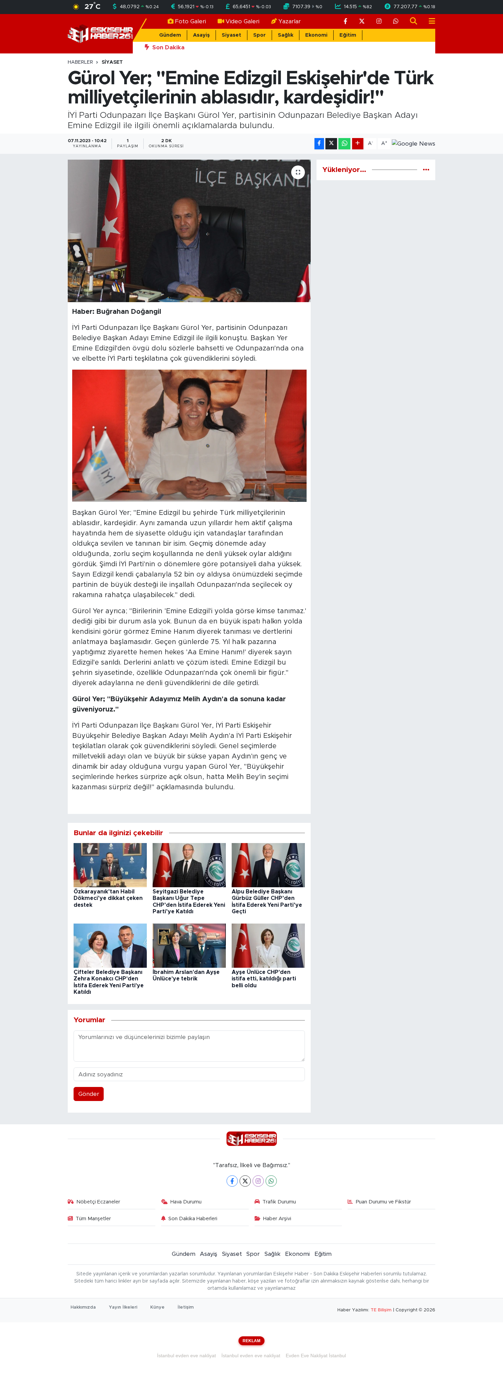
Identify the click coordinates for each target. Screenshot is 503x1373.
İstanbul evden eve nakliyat (186, 1355)
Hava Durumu (186, 1201)
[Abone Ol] (413, 143)
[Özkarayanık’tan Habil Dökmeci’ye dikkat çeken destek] (110, 865)
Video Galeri (242, 21)
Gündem (170, 35)
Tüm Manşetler (93, 1218)
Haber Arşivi (277, 1218)
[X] (245, 1181)
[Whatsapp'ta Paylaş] (344, 143)
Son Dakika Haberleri (192, 1218)
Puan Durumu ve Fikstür (383, 1201)
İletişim (186, 1307)
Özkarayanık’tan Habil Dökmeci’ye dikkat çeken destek (108, 898)
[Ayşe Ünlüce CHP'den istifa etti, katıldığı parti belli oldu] (268, 945)
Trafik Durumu (279, 1201)
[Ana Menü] (429, 21)
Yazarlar (290, 21)
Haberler (80, 62)
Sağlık (285, 35)
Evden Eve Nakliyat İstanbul (316, 1355)
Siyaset (231, 35)
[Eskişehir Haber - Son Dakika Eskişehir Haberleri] (100, 33)
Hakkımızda (83, 1307)
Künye (157, 1307)
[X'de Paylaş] (331, 143)
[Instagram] (258, 1181)
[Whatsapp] (271, 1181)
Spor (259, 35)
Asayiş (201, 35)
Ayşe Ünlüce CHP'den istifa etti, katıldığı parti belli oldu (264, 978)
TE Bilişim (381, 1310)
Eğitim (347, 35)
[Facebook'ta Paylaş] (319, 143)
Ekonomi (316, 35)
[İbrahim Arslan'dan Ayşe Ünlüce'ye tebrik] (189, 945)
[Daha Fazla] (357, 143)
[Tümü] (426, 170)
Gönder (88, 1094)
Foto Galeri (190, 21)
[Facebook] (232, 1181)
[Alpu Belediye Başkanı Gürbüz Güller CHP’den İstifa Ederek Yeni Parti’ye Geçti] (268, 865)
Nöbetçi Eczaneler (98, 1201)
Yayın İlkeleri (123, 1307)
